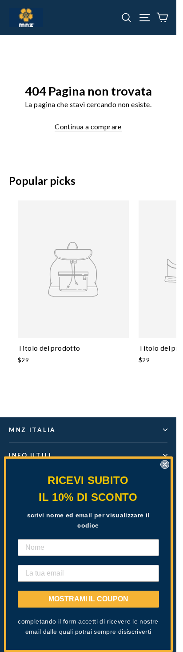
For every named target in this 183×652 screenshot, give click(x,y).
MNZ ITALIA (32, 429)
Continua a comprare (88, 126)
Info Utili (30, 455)
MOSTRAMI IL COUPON (88, 599)
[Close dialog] (164, 464)
